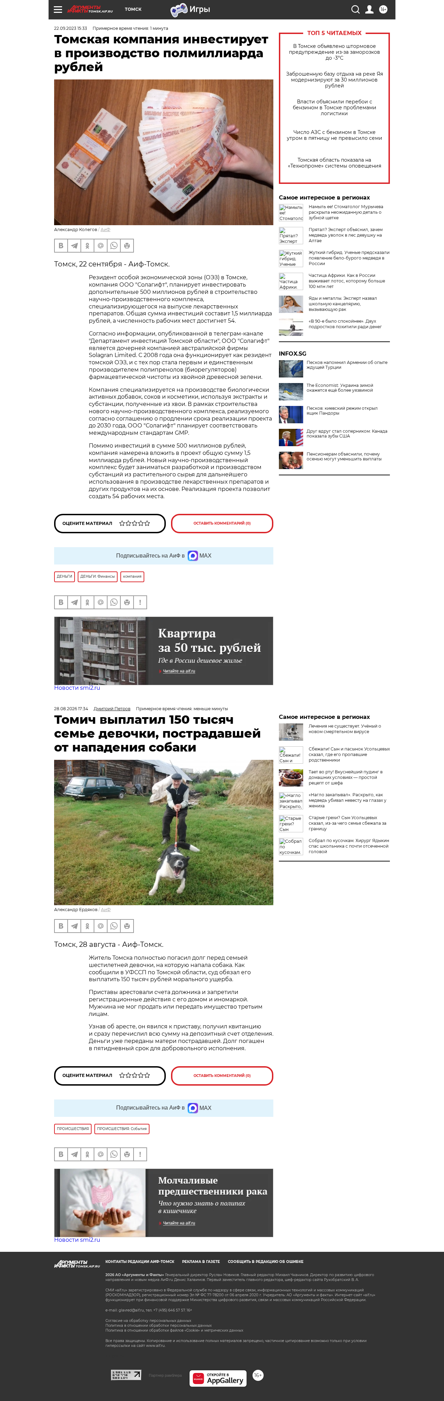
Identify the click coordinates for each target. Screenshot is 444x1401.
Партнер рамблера (165, 1375)
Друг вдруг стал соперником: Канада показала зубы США (347, 434)
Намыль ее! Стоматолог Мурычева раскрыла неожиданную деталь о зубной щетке (346, 212)
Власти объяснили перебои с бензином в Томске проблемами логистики (334, 108)
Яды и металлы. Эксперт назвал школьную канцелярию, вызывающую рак (343, 304)
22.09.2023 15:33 (70, 28)
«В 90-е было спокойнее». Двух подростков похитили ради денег (345, 324)
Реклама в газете (201, 1261)
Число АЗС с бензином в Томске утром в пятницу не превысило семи (334, 135)
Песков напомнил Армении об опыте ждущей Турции (347, 365)
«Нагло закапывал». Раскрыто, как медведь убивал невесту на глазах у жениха (347, 800)
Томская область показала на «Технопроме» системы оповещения (334, 163)
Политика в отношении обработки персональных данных (158, 1325)
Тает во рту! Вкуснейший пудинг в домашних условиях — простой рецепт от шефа (346, 777)
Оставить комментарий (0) (222, 523)
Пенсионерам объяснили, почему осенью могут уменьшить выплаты (344, 456)
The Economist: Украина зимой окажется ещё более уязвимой (340, 388)
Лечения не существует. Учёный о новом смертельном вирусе (345, 728)
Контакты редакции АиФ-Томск (139, 1261)
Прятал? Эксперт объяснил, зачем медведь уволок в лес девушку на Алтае (346, 235)
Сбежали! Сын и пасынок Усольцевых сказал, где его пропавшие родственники (349, 754)
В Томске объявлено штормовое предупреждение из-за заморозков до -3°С (334, 52)
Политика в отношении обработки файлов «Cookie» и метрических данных (174, 1330)
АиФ (105, 229)
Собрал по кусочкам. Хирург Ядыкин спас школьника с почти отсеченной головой (349, 846)
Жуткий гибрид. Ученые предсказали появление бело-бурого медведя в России (349, 258)
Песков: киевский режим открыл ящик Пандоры (342, 411)
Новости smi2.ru (77, 688)
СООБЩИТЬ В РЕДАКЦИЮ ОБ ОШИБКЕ (266, 1261)
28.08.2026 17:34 (71, 708)
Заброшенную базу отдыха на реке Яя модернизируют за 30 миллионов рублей (334, 80)
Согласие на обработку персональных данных (148, 1320)
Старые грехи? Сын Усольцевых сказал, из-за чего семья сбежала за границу (347, 823)
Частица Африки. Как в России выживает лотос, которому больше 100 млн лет (347, 281)
